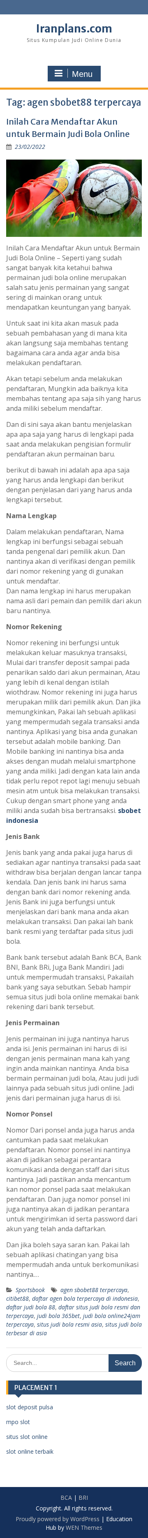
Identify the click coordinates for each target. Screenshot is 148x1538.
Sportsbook (30, 1290)
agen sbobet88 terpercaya (93, 1290)
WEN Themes (84, 1527)
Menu (82, 74)
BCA (66, 1497)
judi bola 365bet (58, 1316)
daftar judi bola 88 (30, 1307)
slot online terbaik (29, 1451)
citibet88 (17, 1298)
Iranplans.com (74, 28)
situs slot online (27, 1437)
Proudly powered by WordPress (57, 1519)
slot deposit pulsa (29, 1407)
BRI (83, 1497)
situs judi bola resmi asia (69, 1324)
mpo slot (18, 1422)
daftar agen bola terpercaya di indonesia (85, 1298)
